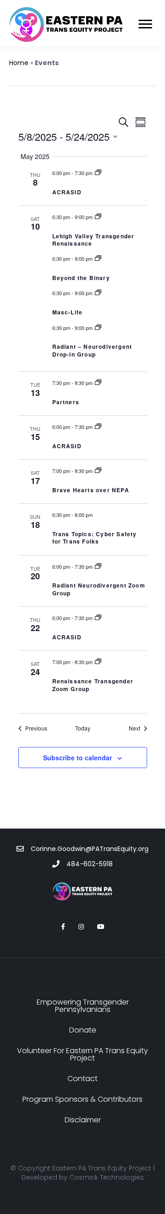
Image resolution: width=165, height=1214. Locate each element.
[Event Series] (98, 172)
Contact (82, 1078)
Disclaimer (83, 1120)
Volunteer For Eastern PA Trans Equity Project (82, 1054)
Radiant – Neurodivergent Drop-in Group (92, 350)
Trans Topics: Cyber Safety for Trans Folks (94, 538)
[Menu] (145, 24)
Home (18, 62)
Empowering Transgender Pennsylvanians (83, 1006)
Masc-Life (67, 312)
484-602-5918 (89, 863)
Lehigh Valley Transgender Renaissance (93, 240)
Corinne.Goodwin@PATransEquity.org (89, 848)
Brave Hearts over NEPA (90, 490)
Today (82, 728)
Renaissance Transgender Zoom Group (93, 685)
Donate (82, 1030)
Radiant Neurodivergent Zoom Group (98, 589)
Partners (66, 402)
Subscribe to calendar (77, 758)
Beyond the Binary (81, 278)
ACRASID (67, 192)
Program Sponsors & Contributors (82, 1099)
